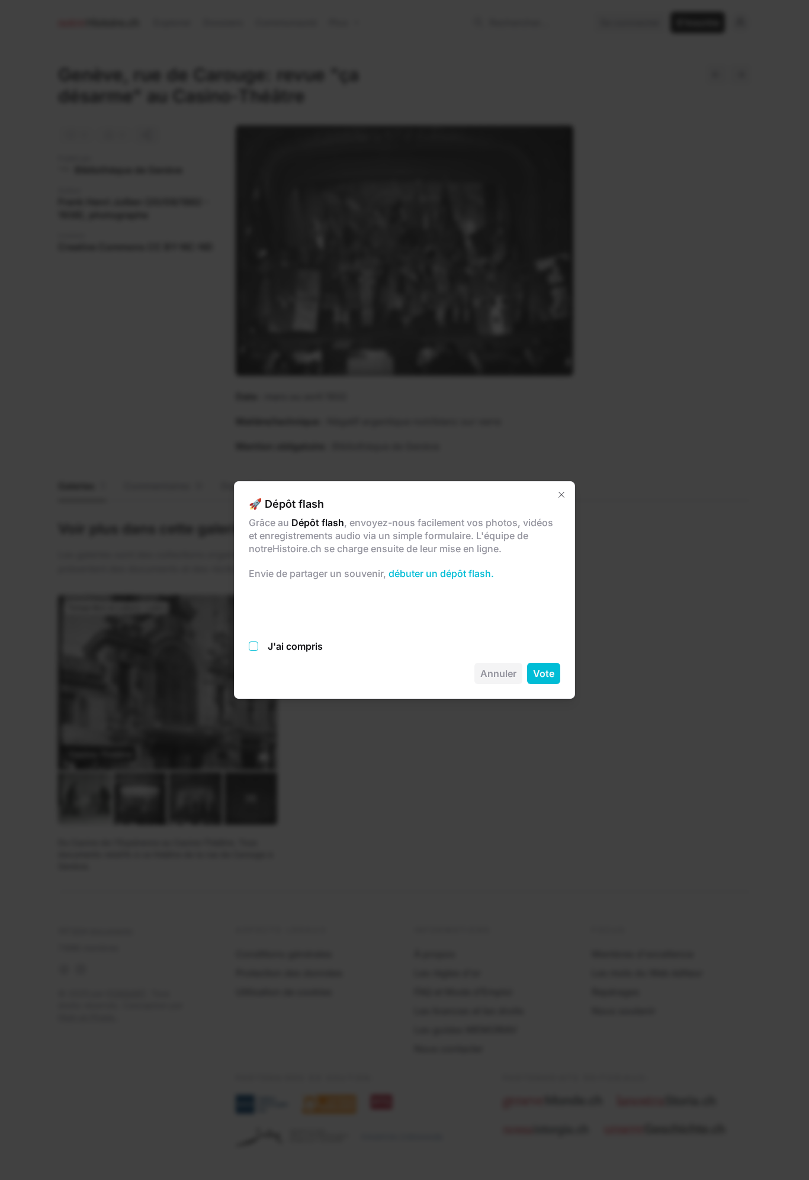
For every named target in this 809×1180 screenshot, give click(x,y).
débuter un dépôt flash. (440, 573)
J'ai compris (295, 646)
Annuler (498, 673)
